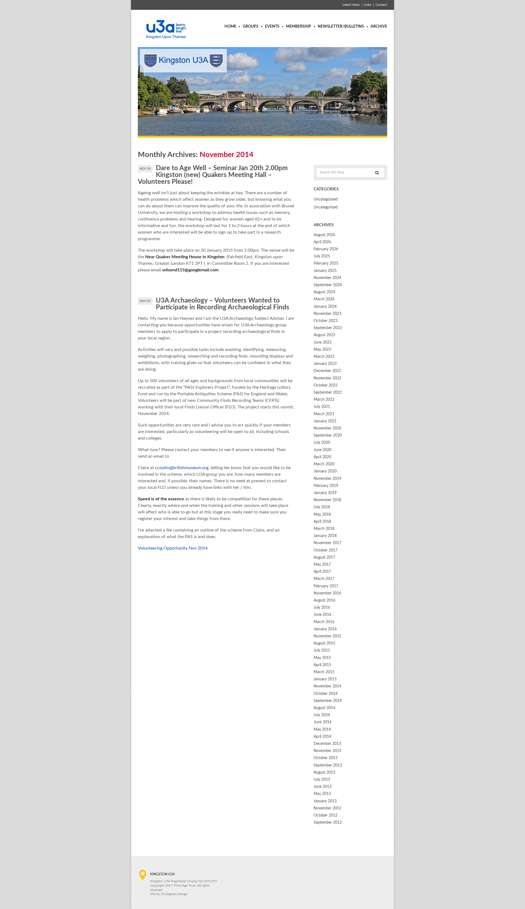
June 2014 (322, 722)
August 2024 (324, 292)
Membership (298, 26)
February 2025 (326, 263)
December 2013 (327, 744)
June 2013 (322, 787)
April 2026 (322, 242)
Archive (379, 26)
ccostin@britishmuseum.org (181, 468)
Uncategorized (326, 207)
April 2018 (322, 522)
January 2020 (325, 471)
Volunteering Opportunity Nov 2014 (173, 548)
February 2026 (326, 249)
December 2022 (327, 371)
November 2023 (327, 314)
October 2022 (325, 385)
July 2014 (322, 715)
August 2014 (324, 708)
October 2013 (325, 758)
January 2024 (325, 307)
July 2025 (322, 256)
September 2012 (328, 822)
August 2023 (324, 335)
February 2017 (326, 586)
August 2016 (324, 600)
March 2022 (324, 400)
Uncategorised (326, 199)
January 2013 (325, 801)
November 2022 (327, 378)
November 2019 (327, 479)
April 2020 (322, 457)
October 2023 (325, 321)
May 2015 (322, 658)
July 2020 (322, 443)
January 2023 (325, 364)
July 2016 (322, 607)
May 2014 (322, 729)
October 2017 (325, 550)
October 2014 (325, 694)
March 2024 (324, 299)
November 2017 (327, 543)
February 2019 (326, 486)
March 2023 (324, 357)
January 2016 (325, 629)
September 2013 (328, 765)
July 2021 (322, 407)
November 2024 (327, 278)
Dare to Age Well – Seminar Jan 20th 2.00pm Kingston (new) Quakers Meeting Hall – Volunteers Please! (213, 175)
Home (230, 26)
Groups (250, 26)
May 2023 (322, 350)
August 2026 (324, 235)
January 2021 (325, 421)
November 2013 (327, 751)
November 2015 (327, 636)
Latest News (351, 4)
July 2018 (322, 507)
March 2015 (324, 672)
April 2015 (322, 665)
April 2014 (322, 737)
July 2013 (322, 780)
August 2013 (324, 772)
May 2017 (322, 565)
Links (367, 4)
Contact (381, 4)
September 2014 (328, 701)
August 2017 (324, 557)
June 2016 (322, 615)
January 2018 (325, 536)
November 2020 (327, 428)
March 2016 (324, 622)
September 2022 (328, 392)
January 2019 (325, 493)
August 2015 (324, 643)
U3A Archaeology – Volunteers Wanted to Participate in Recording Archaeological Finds (222, 304)
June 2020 (322, 450)
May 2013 (322, 794)
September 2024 (328, 285)
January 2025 (325, 271)
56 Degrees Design (174, 894)
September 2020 (328, 435)
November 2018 (327, 500)
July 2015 (322, 650)
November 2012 (327, 808)
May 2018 (322, 514)
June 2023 (322, 342)
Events (272, 26)
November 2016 (327, 593)
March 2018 (324, 529)
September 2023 (328, 328)
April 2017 (322, 572)
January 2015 (325, 679)
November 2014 (327, 686)
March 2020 (324, 464)
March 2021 (324, 414)
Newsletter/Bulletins (341, 26)
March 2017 (324, 579)
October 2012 (325, 815)
